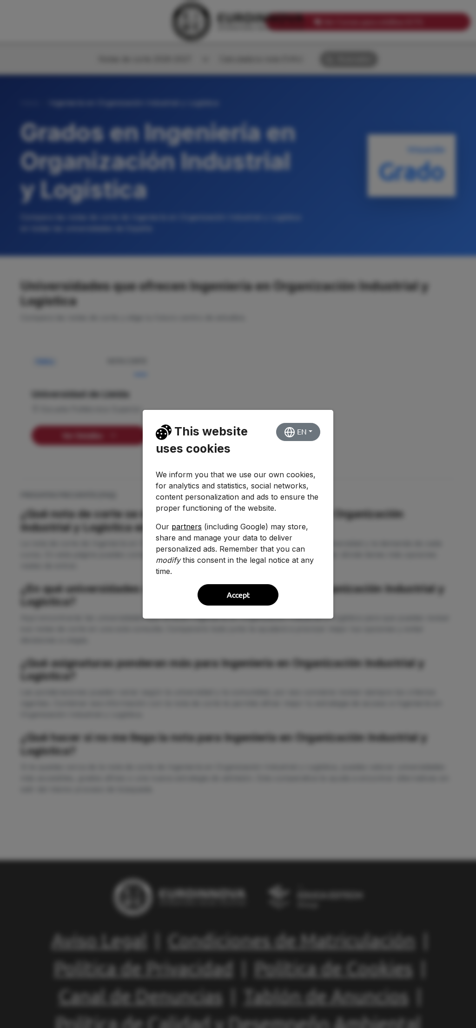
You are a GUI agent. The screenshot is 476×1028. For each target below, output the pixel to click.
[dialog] (238, 514)
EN (301, 432)
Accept (238, 595)
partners (187, 526)
